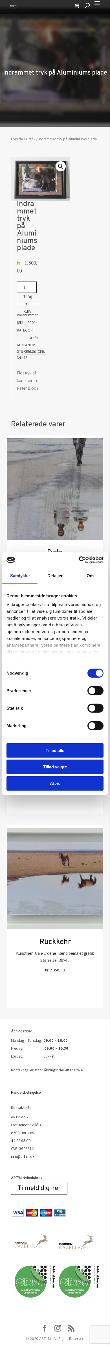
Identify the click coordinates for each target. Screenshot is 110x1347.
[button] (61, 166)
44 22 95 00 (21, 1140)
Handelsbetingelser (26, 1092)
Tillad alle (55, 750)
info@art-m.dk (22, 1156)
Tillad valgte (55, 766)
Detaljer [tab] (55, 575)
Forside (17, 138)
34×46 (22, 357)
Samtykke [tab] (20, 575)
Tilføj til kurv (27, 299)
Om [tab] (90, 575)
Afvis (55, 783)
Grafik (30, 138)
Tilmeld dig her (39, 1188)
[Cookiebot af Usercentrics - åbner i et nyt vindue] (79, 560)
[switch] (95, 690)
